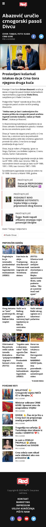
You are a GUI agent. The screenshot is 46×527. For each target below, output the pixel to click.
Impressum (23, 505)
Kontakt (23, 498)
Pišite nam (23, 511)
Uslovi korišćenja (23, 508)
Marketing (23, 502)
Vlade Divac (10, 235)
